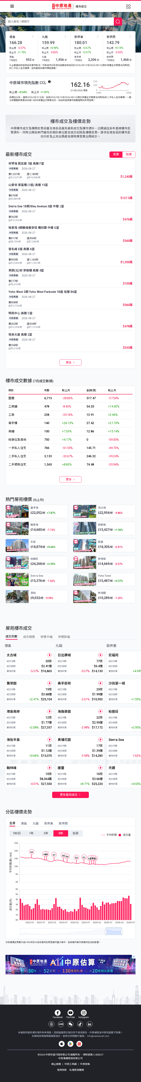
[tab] (116, 155)
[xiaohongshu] (61, 1024)
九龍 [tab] (36, 823)
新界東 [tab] (48, 823)
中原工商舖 (70, 1064)
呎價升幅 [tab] (47, 637)
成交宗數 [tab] (11, 636)
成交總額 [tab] (29, 637)
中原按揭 (84, 1064)
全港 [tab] (12, 823)
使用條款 (62, 1070)
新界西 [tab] (63, 823)
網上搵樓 (56, 1064)
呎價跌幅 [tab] (64, 637)
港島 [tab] (24, 823)
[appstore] (62, 1044)
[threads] (51, 1024)
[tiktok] (80, 1024)
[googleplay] (70, 1044)
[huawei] (79, 1044)
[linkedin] (90, 1024)
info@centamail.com (98, 1036)
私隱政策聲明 (76, 1070)
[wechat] (70, 1024)
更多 (69, 362)
